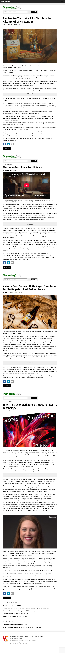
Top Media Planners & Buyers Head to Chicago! (16, 624)
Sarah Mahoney (8, 411)
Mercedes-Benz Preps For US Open (12, 605)
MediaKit (21, 636)
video (23, 113)
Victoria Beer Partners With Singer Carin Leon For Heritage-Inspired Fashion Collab (26, 608)
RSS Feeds (36, 636)
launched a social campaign (15, 219)
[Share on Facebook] (4, 144)
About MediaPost (14, 636)
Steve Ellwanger (8, 24)
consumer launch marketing (20, 508)
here (24, 369)
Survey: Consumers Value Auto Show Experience (16, 613)
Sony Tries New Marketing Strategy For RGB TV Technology (19, 611)
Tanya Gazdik (8, 170)
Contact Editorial (29, 636)
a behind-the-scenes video (22, 213)
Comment (6, 148)
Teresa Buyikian (8, 292)
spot (25, 123)
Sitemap (42, 636)
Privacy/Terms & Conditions (16, 638)
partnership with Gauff (28, 218)
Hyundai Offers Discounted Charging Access (15, 616)
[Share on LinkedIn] (8, 144)
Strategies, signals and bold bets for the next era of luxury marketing (22, 627)
